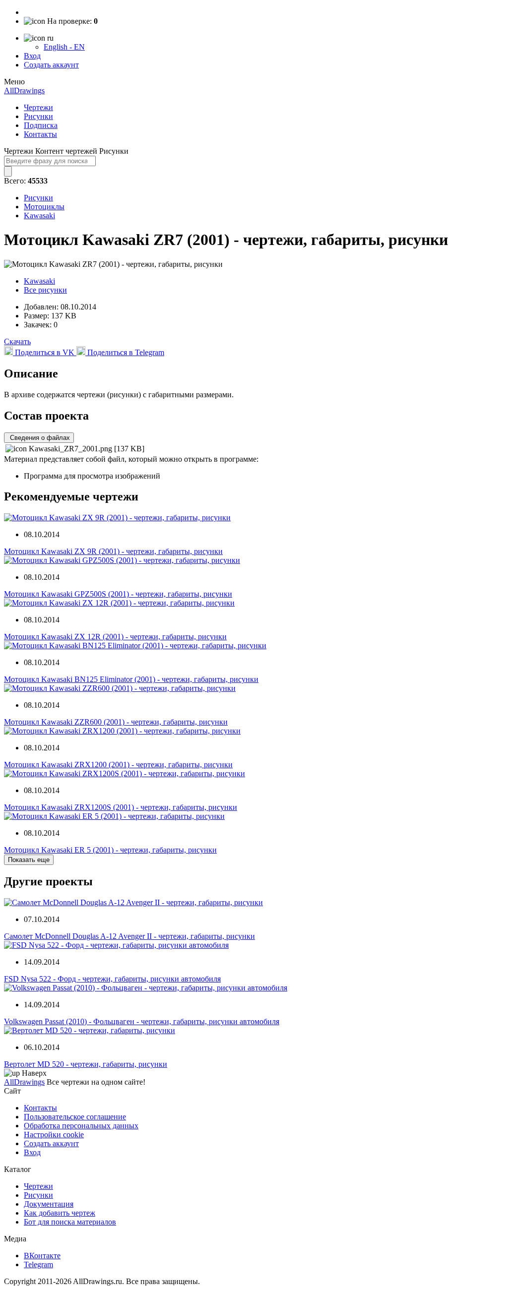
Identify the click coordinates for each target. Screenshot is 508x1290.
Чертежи (38, 107)
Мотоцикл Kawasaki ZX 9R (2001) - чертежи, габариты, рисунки (113, 551)
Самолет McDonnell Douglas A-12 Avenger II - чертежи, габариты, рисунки (129, 936)
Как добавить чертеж (59, 1213)
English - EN (64, 47)
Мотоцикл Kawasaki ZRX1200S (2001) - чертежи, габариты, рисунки (120, 807)
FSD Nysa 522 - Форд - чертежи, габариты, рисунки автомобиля (112, 979)
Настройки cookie (54, 1134)
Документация (48, 1204)
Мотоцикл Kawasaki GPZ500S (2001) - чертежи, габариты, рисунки (118, 594)
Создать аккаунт (51, 65)
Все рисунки (45, 290)
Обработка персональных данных (81, 1125)
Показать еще (29, 859)
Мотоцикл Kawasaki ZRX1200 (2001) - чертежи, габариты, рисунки (118, 764)
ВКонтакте (42, 1255)
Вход (32, 56)
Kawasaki (39, 215)
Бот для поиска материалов (70, 1222)
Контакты (40, 134)
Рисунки (38, 116)
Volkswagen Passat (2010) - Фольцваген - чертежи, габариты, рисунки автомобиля (141, 1021)
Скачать (17, 341)
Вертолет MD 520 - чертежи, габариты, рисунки (85, 1064)
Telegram (38, 1264)
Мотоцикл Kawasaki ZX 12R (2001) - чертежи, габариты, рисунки (115, 636)
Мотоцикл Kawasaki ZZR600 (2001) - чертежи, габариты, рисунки (116, 722)
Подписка (41, 125)
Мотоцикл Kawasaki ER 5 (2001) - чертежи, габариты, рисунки (110, 850)
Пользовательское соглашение (75, 1116)
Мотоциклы (44, 206)
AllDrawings (24, 90)
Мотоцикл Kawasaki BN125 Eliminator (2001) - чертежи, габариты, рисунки (131, 679)
